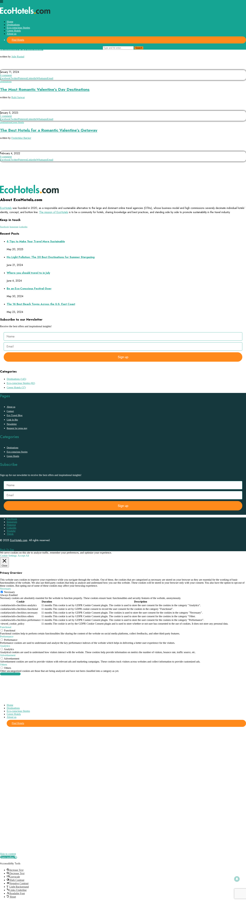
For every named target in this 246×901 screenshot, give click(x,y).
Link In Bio (12, 419)
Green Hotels (14, 30)
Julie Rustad (17, 56)
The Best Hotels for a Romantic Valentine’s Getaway (48, 130)
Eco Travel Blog (14, 415)
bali (4, 67)
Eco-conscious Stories (18, 27)
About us (11, 33)
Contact (10, 411)
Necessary (9, 592)
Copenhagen (26, 148)
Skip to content (8, 853)
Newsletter (12, 424)
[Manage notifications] (237, 879)
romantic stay (64, 108)
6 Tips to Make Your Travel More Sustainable (36, 241)
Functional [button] (5, 627)
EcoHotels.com (18, 540)
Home (10, 21)
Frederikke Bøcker (21, 138)
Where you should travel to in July (28, 273)
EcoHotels (6, 208)
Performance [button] (6, 636)
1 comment (6, 116)
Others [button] (3, 664)
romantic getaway (41, 108)
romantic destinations (14, 108)
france (34, 67)
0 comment (6, 75)
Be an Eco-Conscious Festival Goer (29, 288)
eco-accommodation (49, 148)
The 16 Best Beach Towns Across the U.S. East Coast (41, 304)
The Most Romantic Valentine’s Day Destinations (45, 89)
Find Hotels (18, 39)
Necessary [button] (5, 588)
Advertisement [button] (7, 655)
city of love (18, 67)
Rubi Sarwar (18, 97)
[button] (8, 857)
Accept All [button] (23, 555)
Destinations (13, 24)
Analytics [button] (5, 645)
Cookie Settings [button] (8, 555)
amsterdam (8, 148)
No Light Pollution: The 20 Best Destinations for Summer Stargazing (51, 257)
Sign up (123, 357)
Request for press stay (17, 428)
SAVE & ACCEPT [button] (10, 674)
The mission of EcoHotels (53, 212)
